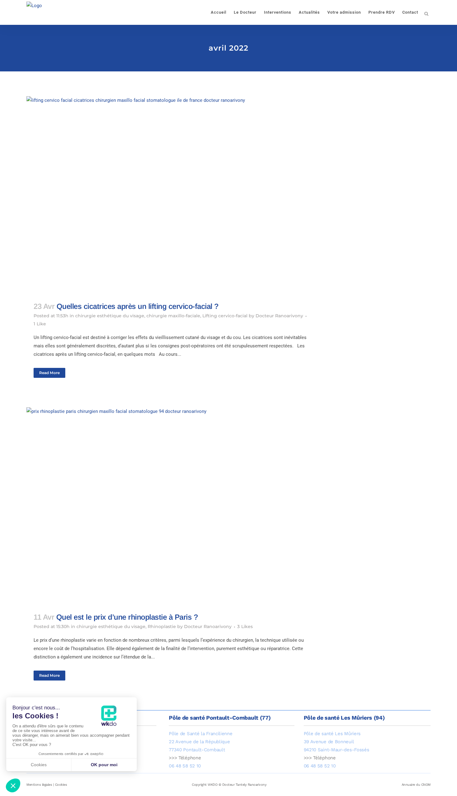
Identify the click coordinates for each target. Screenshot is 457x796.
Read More (49, 372)
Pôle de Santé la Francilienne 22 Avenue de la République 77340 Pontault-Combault (200, 742)
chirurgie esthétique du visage (109, 316)
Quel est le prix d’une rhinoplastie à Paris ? (127, 617)
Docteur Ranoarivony (279, 316)
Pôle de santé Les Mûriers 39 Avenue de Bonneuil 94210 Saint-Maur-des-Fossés (336, 742)
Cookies (61, 785)
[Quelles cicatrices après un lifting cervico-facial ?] (174, 195)
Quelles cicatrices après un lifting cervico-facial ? (138, 306)
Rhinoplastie (162, 626)
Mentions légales (39, 785)
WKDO (212, 785)
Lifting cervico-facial (224, 316)
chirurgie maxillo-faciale (173, 316)
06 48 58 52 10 (185, 766)
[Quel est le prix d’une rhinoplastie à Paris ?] (174, 506)
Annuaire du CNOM (416, 785)
